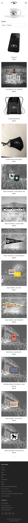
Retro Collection (5, 489)
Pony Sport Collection (6, 491)
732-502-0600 (4, 503)
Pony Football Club (5, 496)
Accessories (4, 479)
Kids (2, 477)
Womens (3, 474)
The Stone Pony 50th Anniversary (9, 486)
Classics (3, 470)
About (2, 484)
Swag (2, 481)
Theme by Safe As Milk (13, 520)
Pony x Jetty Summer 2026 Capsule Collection (12, 493)
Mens (2, 472)
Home (2, 467)
